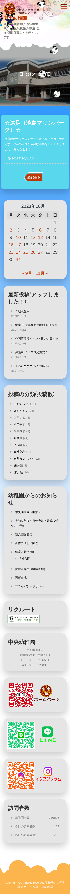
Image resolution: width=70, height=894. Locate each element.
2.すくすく (21, 410)
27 (40, 252)
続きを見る (33, 177)
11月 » (41, 273)
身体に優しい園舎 (26, 543)
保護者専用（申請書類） (31, 569)
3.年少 (18, 417)
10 (18, 237)
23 (10, 252)
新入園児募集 (23, 534)
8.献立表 (19, 451)
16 (10, 244)
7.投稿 (18, 445)
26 (33, 252)
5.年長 (18, 431)
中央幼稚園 (15, 18)
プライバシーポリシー (29, 586)
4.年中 (18, 424)
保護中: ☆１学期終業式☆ (31, 352)
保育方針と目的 (25, 551)
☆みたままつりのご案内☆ (32, 366)
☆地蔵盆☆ (22, 311)
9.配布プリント (24, 458)
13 (40, 237)
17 (18, 244)
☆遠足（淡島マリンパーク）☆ (34, 126)
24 (18, 252)
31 (18, 259)
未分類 (18, 465)
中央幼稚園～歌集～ (28, 512)
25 (25, 252)
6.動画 (18, 438)
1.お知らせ (21, 404)
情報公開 (24, 558)
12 (33, 237)
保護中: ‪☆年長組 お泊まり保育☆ (36, 325)
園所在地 (21, 577)
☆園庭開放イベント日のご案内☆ (36, 338)
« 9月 (27, 273)
